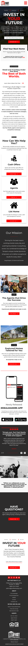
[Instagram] (14, 577)
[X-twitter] (11, 577)
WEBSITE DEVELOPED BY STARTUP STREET (14, 644)
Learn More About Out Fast (12, 83)
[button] (14, 66)
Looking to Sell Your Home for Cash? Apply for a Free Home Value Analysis (14, 57)
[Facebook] (9, 577)
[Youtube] (19, 577)
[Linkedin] (16, 577)
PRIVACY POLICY (14, 641)
